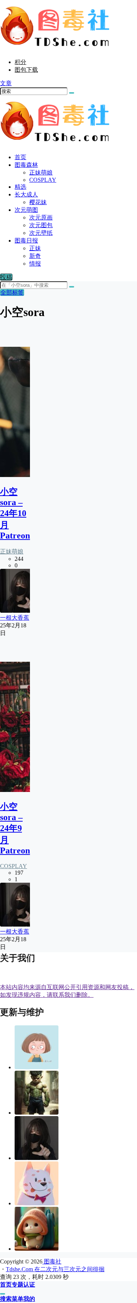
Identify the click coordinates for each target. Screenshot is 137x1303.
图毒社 (51, 1261)
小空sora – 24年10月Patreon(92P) (25, 513)
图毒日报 (26, 240)
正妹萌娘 (11, 551)
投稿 (6, 277)
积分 (20, 62)
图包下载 (26, 70)
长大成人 (26, 194)
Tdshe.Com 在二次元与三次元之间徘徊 (55, 1269)
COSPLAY (13, 866)
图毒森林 (26, 165)
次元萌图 (26, 210)
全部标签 (12, 292)
